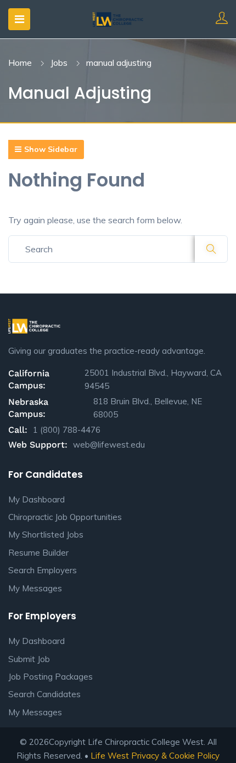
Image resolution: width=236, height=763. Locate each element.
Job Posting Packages (50, 676)
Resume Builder (38, 552)
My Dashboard (36, 499)
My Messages (35, 588)
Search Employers (42, 570)
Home (20, 62)
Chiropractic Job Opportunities (65, 517)
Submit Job (29, 659)
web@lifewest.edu (109, 444)
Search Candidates (44, 694)
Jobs (59, 62)
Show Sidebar (50, 149)
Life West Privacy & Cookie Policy (155, 755)
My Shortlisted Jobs (45, 534)
